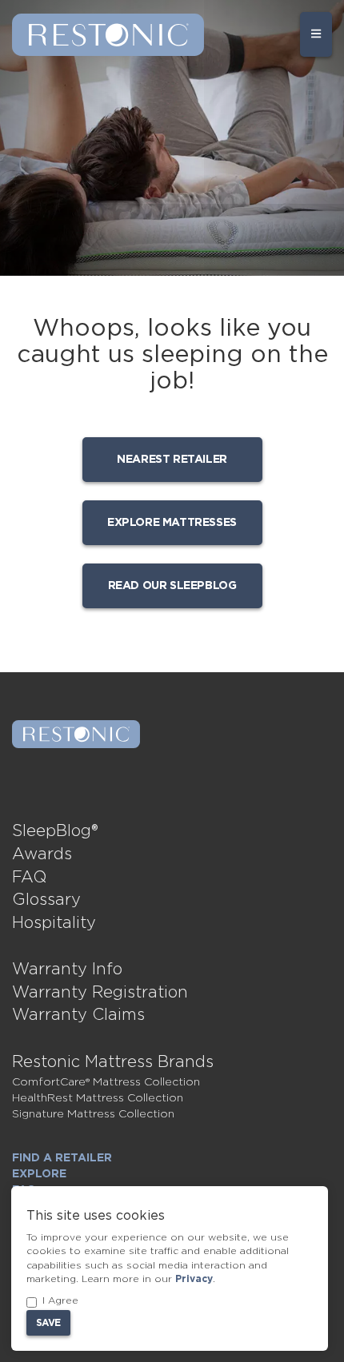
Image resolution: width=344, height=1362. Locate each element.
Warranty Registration (100, 993)
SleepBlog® (55, 831)
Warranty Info (67, 970)
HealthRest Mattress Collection (97, 1098)
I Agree (60, 1300)
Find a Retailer (62, 1158)
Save (48, 1323)
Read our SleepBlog (172, 585)
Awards (42, 854)
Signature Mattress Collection (93, 1114)
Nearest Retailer (172, 459)
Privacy (194, 1279)
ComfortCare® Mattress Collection (106, 1082)
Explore (39, 1174)
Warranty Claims (78, 1015)
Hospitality (54, 923)
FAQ (29, 878)
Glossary (46, 900)
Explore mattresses (172, 522)
